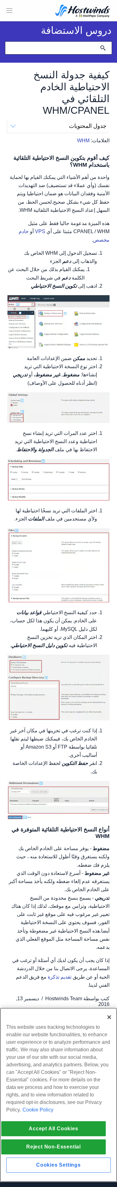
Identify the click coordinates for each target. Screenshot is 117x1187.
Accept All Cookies (53, 1128)
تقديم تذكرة (59, 977)
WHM (83, 140)
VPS (40, 231)
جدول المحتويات (87, 126)
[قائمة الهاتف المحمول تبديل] (9, 11)
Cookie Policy (37, 1109)
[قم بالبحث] (103, 48)
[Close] (109, 1017)
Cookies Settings (58, 1165)
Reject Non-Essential (53, 1146)
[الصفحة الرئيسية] (83, 11)
